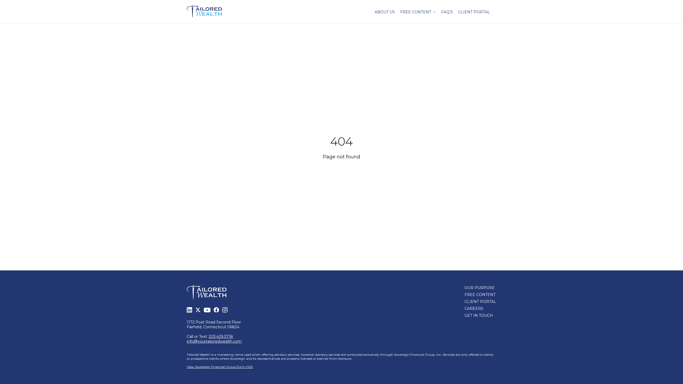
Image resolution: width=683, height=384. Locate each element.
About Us (385, 12)
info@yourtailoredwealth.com (214, 341)
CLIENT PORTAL (480, 301)
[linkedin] (189, 310)
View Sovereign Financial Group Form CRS (220, 367)
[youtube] (207, 310)
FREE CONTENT (479, 294)
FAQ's (447, 12)
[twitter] (198, 310)
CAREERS (473, 308)
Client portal (474, 12)
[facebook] (216, 310)
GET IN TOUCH (478, 315)
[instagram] (225, 310)
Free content (415, 12)
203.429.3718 (221, 336)
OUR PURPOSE (479, 287)
